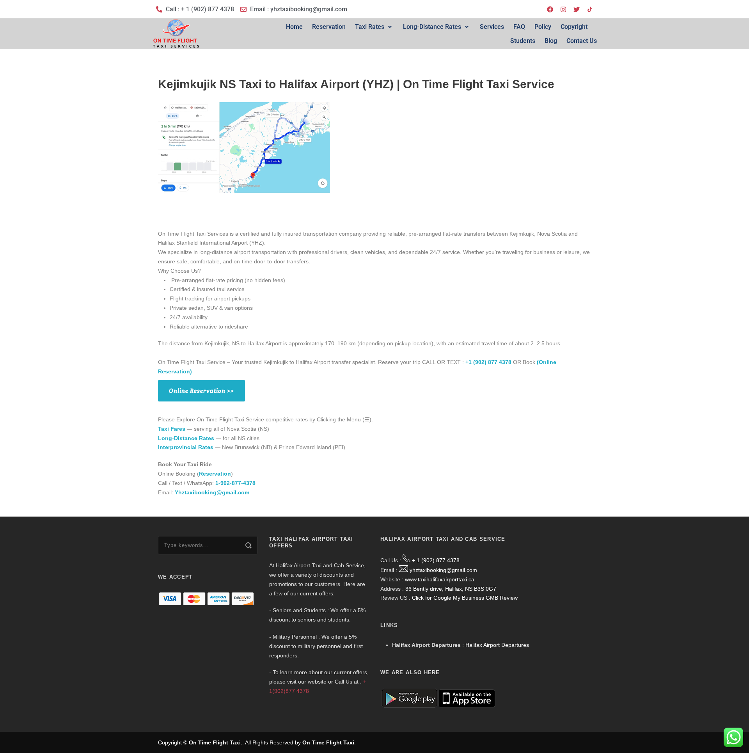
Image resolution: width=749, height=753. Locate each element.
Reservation (329, 26)
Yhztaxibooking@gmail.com (212, 492)
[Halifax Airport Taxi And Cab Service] (590, 9)
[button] (374, 27)
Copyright (574, 26)
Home (294, 26)
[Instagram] (563, 9)
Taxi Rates (369, 26)
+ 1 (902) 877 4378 (436, 560)
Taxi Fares (171, 429)
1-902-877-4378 (235, 483)
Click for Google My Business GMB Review (465, 598)
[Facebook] (550, 9)
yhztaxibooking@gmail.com (443, 570)
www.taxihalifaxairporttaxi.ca (439, 579)
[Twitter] (576, 9)
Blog (551, 40)
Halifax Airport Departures (497, 645)
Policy (542, 26)
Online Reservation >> (201, 390)
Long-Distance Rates (432, 26)
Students (522, 40)
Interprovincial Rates (185, 447)
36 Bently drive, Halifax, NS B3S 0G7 (450, 589)
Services (492, 26)
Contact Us (581, 40)
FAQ (519, 26)
